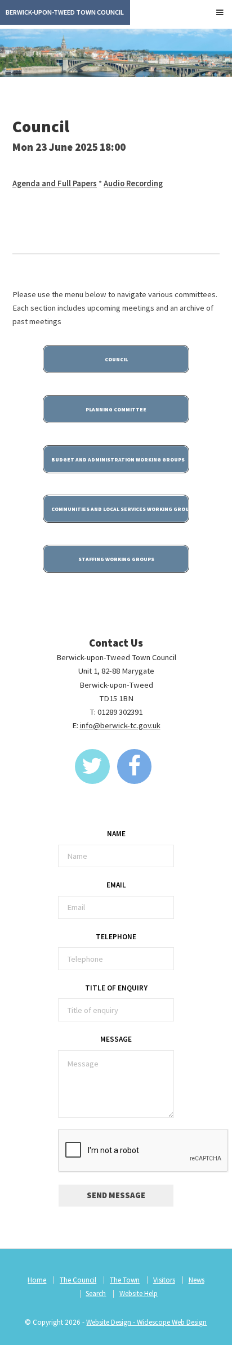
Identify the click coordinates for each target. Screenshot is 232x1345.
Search (96, 1293)
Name (116, 834)
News (196, 1280)
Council (116, 359)
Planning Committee (116, 409)
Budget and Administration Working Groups (118, 459)
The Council (78, 1280)
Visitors (164, 1280)
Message (116, 1039)
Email (116, 885)
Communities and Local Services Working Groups (120, 509)
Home (37, 1280)
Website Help (138, 1293)
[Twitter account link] (92, 766)
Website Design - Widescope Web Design (146, 1322)
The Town (125, 1280)
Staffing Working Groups (116, 559)
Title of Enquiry (116, 988)
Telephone (116, 937)
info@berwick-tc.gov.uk (120, 725)
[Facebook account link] (134, 766)
